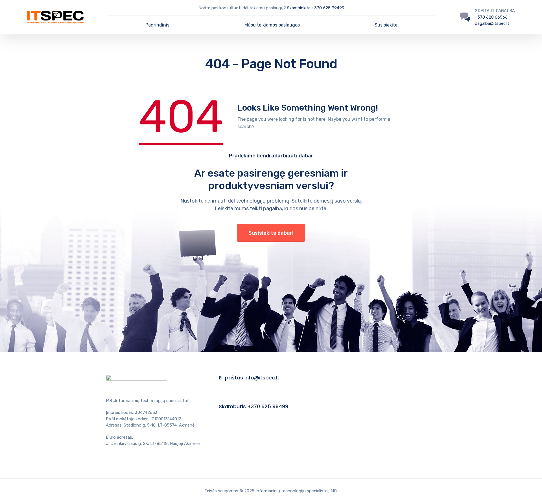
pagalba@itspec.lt (492, 23)
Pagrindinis (157, 25)
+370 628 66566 (491, 17)
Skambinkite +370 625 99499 (315, 7)
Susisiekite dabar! (271, 233)
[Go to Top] (530, 490)
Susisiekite (386, 25)
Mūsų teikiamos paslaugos (272, 25)
